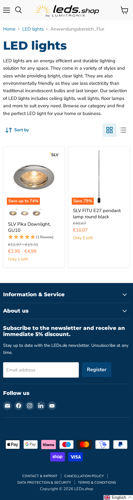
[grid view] (109, 130)
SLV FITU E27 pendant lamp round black (97, 213)
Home (9, 29)
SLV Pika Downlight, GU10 (29, 227)
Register (96, 369)
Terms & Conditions (97, 482)
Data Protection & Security (44, 482)
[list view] (123, 130)
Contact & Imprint (40, 476)
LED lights (33, 29)
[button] (34, 237)
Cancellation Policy (84, 476)
